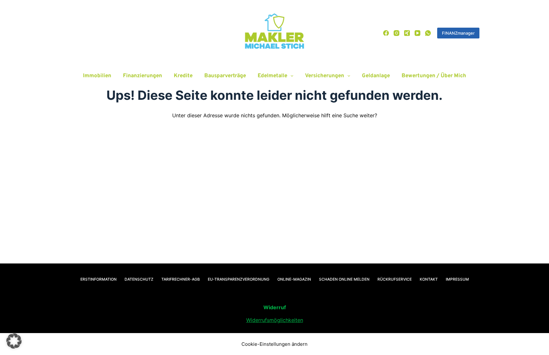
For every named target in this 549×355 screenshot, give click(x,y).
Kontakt (429, 279)
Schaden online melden (344, 279)
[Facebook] (386, 33)
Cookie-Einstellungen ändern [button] (274, 344)
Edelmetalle (272, 75)
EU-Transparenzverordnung (238, 279)
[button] (14, 341)
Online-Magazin (294, 279)
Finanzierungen (142, 75)
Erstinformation (98, 279)
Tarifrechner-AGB (180, 279)
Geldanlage (376, 75)
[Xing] (407, 33)
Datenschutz (139, 279)
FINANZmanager (458, 33)
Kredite (183, 75)
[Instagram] (396, 33)
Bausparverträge (225, 75)
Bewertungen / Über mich (434, 75)
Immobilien (97, 75)
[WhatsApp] (428, 33)
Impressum (457, 279)
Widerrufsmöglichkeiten (274, 320)
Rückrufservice (394, 279)
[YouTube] (417, 33)
